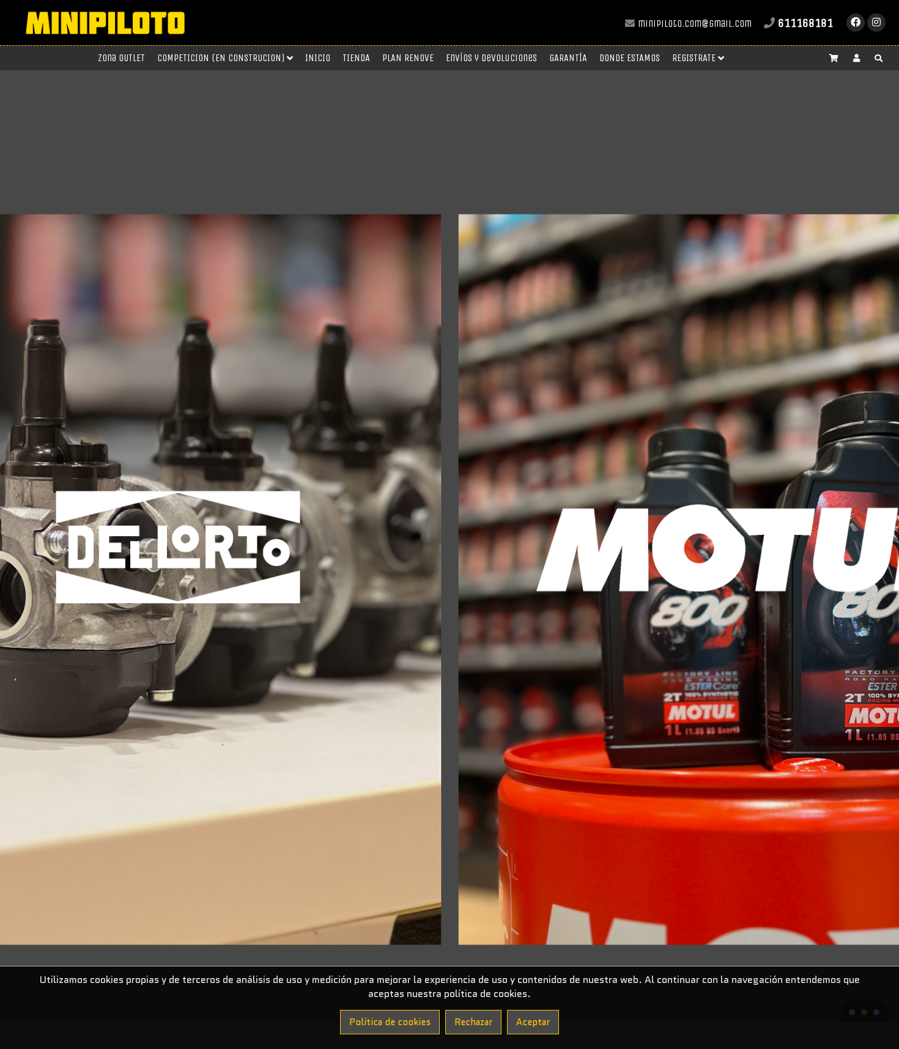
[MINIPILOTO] (104, 39)
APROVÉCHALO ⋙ (449, 75)
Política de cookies (390, 1022)
